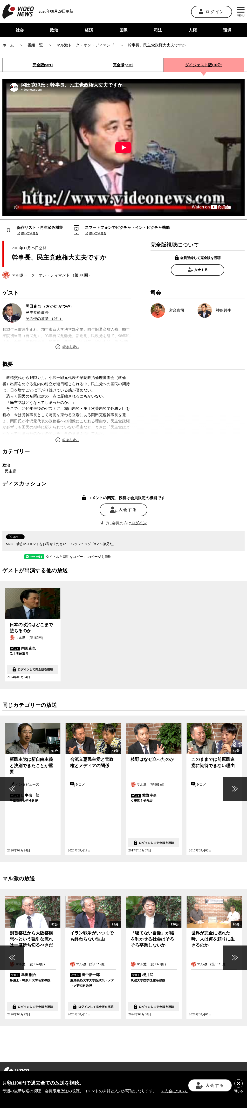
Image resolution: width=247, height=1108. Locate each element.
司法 (158, 30)
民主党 (10, 471)
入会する (201, 270)
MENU (241, 15)
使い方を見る (29, 233)
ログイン (215, 12)
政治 (54, 30)
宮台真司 (176, 310)
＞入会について (174, 1091)
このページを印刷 (97, 557)
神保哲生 (223, 310)
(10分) (203, 65)
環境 (227, 30)
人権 (193, 30)
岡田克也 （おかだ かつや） (50, 306)
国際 (123, 30)
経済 (89, 30)
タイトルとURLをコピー (64, 557)
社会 (20, 30)
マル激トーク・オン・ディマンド (41, 275)
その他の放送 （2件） (44, 319)
